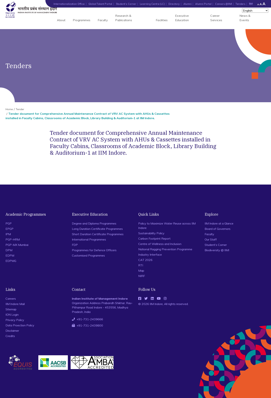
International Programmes (89, 239)
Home (9, 109)
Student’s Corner (126, 3)
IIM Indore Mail (15, 304)
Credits (10, 336)
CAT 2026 (145, 260)
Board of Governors (217, 229)
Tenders (240, 3)
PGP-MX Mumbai (17, 245)
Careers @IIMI (223, 3)
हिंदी (251, 3)
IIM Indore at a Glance (219, 223)
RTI (140, 265)
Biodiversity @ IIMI (217, 250)
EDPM (10, 255)
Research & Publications (123, 18)
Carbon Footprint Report (154, 238)
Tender (20, 109)
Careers (11, 298)
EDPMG (11, 261)
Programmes (81, 20)
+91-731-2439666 (90, 319)
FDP (75, 245)
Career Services (216, 18)
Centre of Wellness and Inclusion (159, 244)
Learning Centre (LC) (152, 3)
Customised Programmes (88, 255)
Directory (174, 3)
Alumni (187, 3)
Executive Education (182, 18)
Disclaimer (12, 330)
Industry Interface (150, 254)
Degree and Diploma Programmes (94, 223)
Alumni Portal (203, 3)
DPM (9, 250)
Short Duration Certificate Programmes (98, 234)
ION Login (12, 314)
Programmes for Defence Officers (94, 250)
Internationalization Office (69, 3)
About (61, 20)
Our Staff (211, 239)
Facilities (162, 20)
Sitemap (11, 309)
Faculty (103, 20)
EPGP (9, 229)
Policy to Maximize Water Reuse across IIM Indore (167, 226)
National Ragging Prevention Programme (165, 249)
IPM (8, 234)
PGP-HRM (13, 239)
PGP (9, 223)
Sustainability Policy (151, 233)
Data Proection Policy (20, 325)
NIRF (141, 276)
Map (141, 270)
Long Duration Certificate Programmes (97, 229)
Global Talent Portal (100, 3)
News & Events (245, 18)
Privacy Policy (15, 320)
